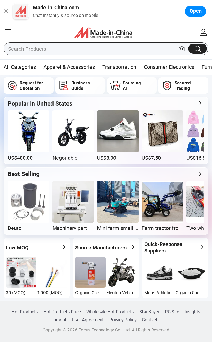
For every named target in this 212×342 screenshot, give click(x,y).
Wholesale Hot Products (110, 312)
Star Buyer (149, 312)
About (60, 320)
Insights (192, 312)
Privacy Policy (123, 320)
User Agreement (88, 320)
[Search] (197, 48)
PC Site (172, 312)
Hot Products (25, 312)
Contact (149, 320)
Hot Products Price (62, 312)
